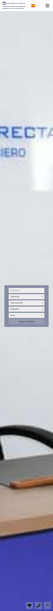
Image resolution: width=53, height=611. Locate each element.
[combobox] (26, 296)
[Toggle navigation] (47, 5)
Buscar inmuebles (26, 321)
